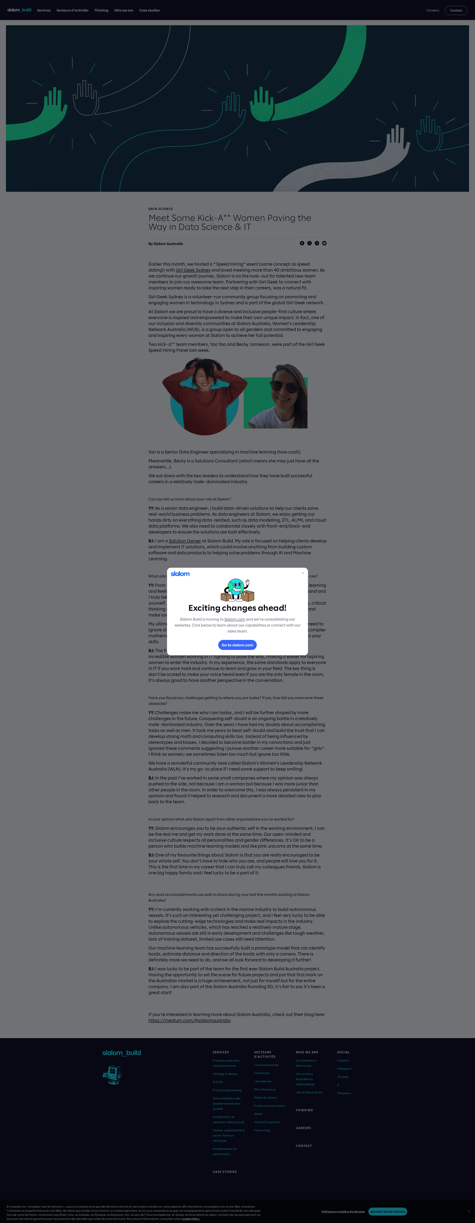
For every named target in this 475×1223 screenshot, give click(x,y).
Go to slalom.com (237, 645)
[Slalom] (180, 573)
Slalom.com (234, 619)
